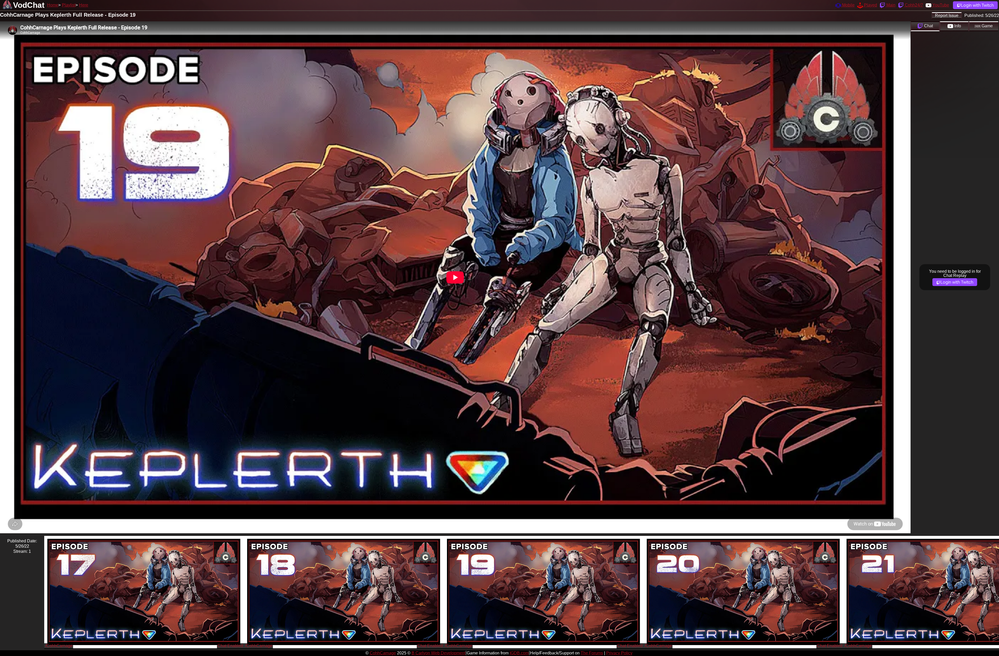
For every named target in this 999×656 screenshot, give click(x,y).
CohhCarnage (383, 653)
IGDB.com (519, 653)
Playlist (68, 5)
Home (52, 5)
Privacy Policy (619, 653)
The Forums (592, 653)
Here (83, 5)
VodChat (28, 5)
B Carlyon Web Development (438, 653)
